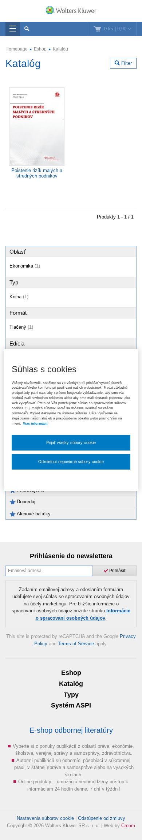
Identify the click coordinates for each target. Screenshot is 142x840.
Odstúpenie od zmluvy (101, 818)
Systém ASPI (71, 705)
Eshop (40, 49)
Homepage (16, 49)
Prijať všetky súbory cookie (71, 442)
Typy (71, 694)
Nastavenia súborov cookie (45, 818)
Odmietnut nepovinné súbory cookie (70, 461)
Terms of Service (76, 643)
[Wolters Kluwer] (71, 12)
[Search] (26, 29)
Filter (126, 63)
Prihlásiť (117, 570)
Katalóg (60, 49)
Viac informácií (35, 423)
